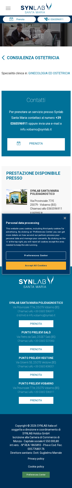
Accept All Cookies (36, 265)
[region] (36, 244)
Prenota (20, 19)
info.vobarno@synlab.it (36, 129)
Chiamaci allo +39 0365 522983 (36, 340)
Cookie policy (36, 466)
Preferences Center (36, 474)
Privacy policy (36, 458)
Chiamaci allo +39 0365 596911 (36, 311)
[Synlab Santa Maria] (36, 12)
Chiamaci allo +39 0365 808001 (36, 366)
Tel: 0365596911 (54, 19)
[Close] (65, 218)
